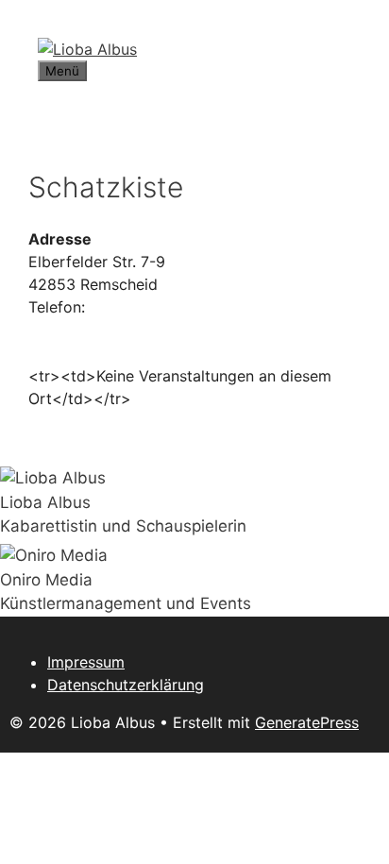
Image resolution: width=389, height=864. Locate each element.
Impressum (86, 661)
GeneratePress (307, 722)
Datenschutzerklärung (125, 684)
